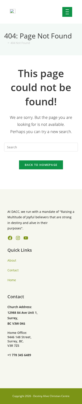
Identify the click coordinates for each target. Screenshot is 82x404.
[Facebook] (10, 238)
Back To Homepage (41, 165)
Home (11, 280)
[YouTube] (25, 238)
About (11, 260)
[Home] (5, 43)
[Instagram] (18, 238)
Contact (13, 270)
